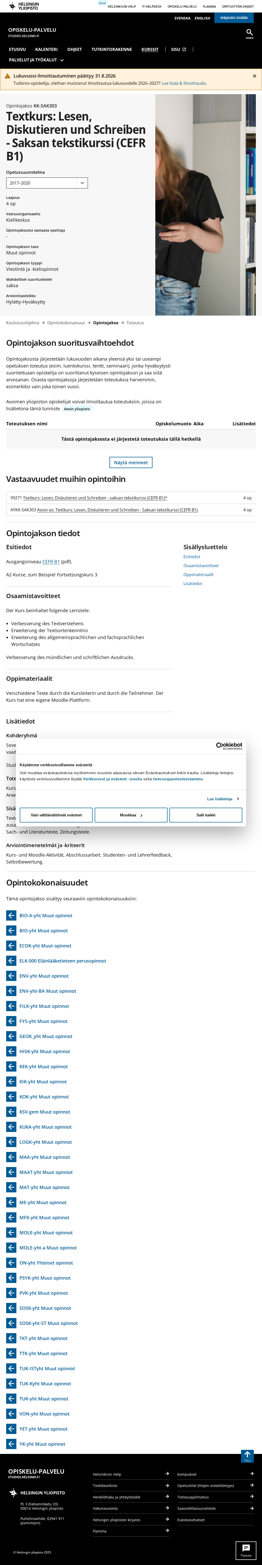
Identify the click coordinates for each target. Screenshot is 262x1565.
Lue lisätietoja (220, 798)
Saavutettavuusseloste (196, 1508)
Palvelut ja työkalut (33, 60)
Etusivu (17, 49)
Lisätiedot (192, 583)
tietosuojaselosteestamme (178, 779)
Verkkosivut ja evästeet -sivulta (112, 779)
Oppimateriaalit (198, 574)
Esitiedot (191, 556)
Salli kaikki (205, 815)
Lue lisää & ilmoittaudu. (184, 83)
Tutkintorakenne (112, 49)
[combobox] (47, 183)
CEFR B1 (51, 561)
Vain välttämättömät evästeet (56, 815)
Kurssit (149, 49)
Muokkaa (128, 815)
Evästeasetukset (191, 1519)
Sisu (178, 49)
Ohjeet (74, 49)
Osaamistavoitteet (201, 565)
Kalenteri (46, 49)
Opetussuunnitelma (25, 172)
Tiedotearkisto (105, 1485)
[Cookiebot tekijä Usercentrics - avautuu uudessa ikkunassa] (220, 746)
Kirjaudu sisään (234, 18)
